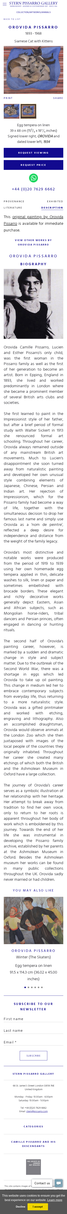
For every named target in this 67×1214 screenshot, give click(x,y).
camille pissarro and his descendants (33, 1144)
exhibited (55, 201)
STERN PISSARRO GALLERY (34, 1074)
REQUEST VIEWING (33, 153)
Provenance (14, 201)
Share (58, 98)
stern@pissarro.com (37, 1111)
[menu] (5, 4)
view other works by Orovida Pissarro (33, 242)
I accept (38, 1206)
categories (33, 1126)
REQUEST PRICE (33, 165)
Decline (20, 1206)
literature (13, 208)
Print (8, 98)
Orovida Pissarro (34, 951)
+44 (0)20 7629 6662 (33, 189)
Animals (46, 12)
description (52, 208)
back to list (12, 19)
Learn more (54, 1200)
